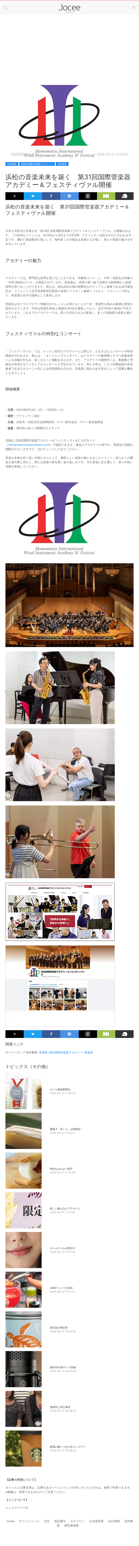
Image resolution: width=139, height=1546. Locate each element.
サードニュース (29, 1521)
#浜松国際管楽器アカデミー (37, 164)
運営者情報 (71, 1525)
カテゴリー (77, 1521)
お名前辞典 (96, 1521)
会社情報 (114, 1521)
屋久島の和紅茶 (59, 1327)
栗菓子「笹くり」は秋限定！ (66, 1129)
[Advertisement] (69, 52)
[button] (5, 7)
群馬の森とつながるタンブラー (67, 1446)
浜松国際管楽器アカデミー (66, 1052)
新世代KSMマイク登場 (63, 1367)
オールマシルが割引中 (62, 1248)
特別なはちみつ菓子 (61, 1168)
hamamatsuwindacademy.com (29, 445)
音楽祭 (43, 1052)
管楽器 (88, 1052)
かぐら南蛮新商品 (60, 1089)
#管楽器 (62, 164)
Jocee (10, 1521)
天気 (47, 1521)
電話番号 (60, 1521)
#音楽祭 (11, 164)
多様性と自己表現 (60, 1406)
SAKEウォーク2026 (61, 1287)
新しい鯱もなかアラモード (65, 1208)
